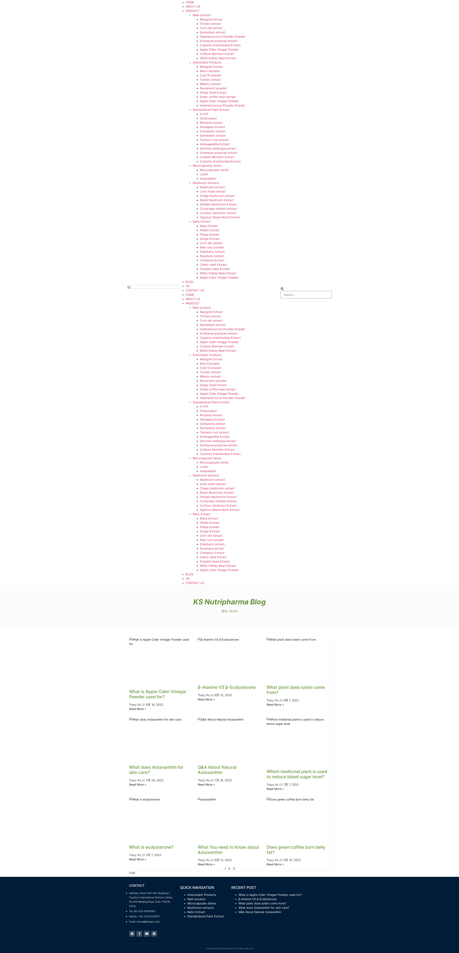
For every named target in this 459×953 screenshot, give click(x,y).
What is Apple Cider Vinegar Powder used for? (158, 694)
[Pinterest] (154, 934)
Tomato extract (210, 23)
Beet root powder (212, 247)
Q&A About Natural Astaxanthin (217, 770)
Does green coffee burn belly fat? (296, 850)
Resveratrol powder (213, 88)
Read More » (137, 709)
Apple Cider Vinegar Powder (219, 49)
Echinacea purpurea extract (218, 41)
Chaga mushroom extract (217, 196)
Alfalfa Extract (209, 230)
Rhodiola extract (211, 122)
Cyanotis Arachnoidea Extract (220, 45)
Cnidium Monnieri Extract (217, 54)
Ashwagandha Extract (215, 144)
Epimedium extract (213, 32)
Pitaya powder (210, 234)
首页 (224, 611)
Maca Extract (209, 226)
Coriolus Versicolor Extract (218, 213)
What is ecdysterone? (151, 847)
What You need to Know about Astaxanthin (228, 850)
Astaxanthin (208, 178)
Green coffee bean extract (218, 97)
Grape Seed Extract (213, 92)
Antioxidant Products (207, 62)
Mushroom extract (212, 187)
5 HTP (204, 114)
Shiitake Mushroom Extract (218, 204)
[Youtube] (147, 934)
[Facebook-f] (139, 934)
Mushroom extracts (206, 183)
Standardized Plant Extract (211, 109)
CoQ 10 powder (210, 75)
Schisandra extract (212, 131)
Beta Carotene (209, 71)
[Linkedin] (132, 934)
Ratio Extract (201, 221)
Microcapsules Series (207, 165)
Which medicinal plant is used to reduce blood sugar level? (297, 774)
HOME (190, 2)
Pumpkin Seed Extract (215, 269)
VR (187, 286)
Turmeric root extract (214, 140)
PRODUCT (193, 11)
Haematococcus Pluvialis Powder (222, 36)
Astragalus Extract (212, 127)
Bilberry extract (210, 84)
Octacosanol (208, 118)
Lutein (204, 174)
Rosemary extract (212, 256)
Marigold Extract (211, 19)
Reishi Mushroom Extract (217, 200)
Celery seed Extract (213, 264)
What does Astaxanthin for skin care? (156, 770)
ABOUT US (193, 6)
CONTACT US (195, 290)
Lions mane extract (213, 191)
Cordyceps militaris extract (218, 208)
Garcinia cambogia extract (218, 148)
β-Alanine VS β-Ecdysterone (227, 687)
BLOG (189, 282)
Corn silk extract (211, 28)
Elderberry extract (212, 251)
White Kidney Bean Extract (218, 58)
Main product (202, 15)
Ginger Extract (210, 239)
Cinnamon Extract (212, 260)
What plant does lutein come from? (296, 690)
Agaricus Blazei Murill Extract (220, 217)
